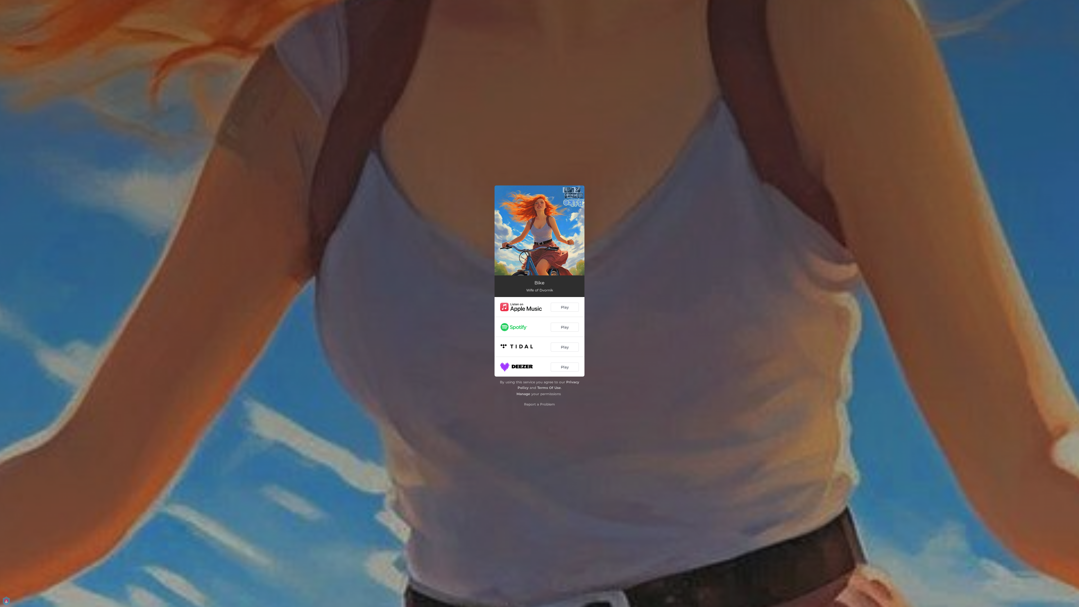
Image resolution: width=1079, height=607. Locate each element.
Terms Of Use (549, 388)
